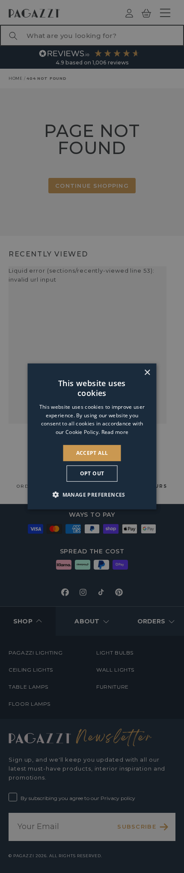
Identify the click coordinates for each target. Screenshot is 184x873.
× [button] (147, 373)
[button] (92, 494)
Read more (115, 432)
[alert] (92, 436)
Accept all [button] (92, 453)
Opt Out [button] (92, 473)
